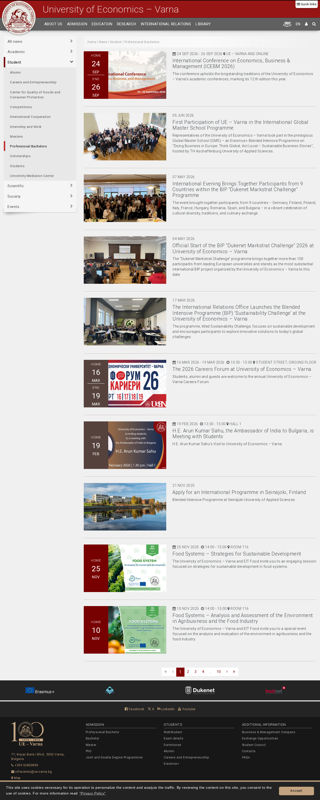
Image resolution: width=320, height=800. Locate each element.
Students (17, 166)
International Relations (166, 24)
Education (102, 24)
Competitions (21, 107)
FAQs (246, 757)
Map (17, 778)
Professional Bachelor (103, 732)
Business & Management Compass (269, 732)
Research (126, 24)
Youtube (188, 709)
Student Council (254, 745)
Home (92, 42)
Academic (16, 52)
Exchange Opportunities (260, 738)
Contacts (249, 751)
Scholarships (20, 156)
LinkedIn (167, 709)
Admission (77, 24)
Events (13, 206)
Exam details (173, 738)
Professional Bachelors (28, 146)
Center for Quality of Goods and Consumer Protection (35, 94)
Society (14, 196)
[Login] (306, 24)
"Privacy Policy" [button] (93, 793)
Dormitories (173, 745)
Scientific (16, 186)
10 (219, 671)
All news (15, 41)
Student (14, 62)
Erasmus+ (171, 763)
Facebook (136, 709)
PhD (89, 751)
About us (53, 24)
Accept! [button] (296, 790)
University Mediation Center (32, 176)
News (103, 42)
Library (203, 24)
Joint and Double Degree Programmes (114, 757)
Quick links (308, 4)
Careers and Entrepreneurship (33, 82)
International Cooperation (30, 117)
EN (298, 24)
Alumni (15, 72)
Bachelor (92, 738)
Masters (16, 136)
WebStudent (173, 732)
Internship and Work (26, 127)
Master (91, 745)
